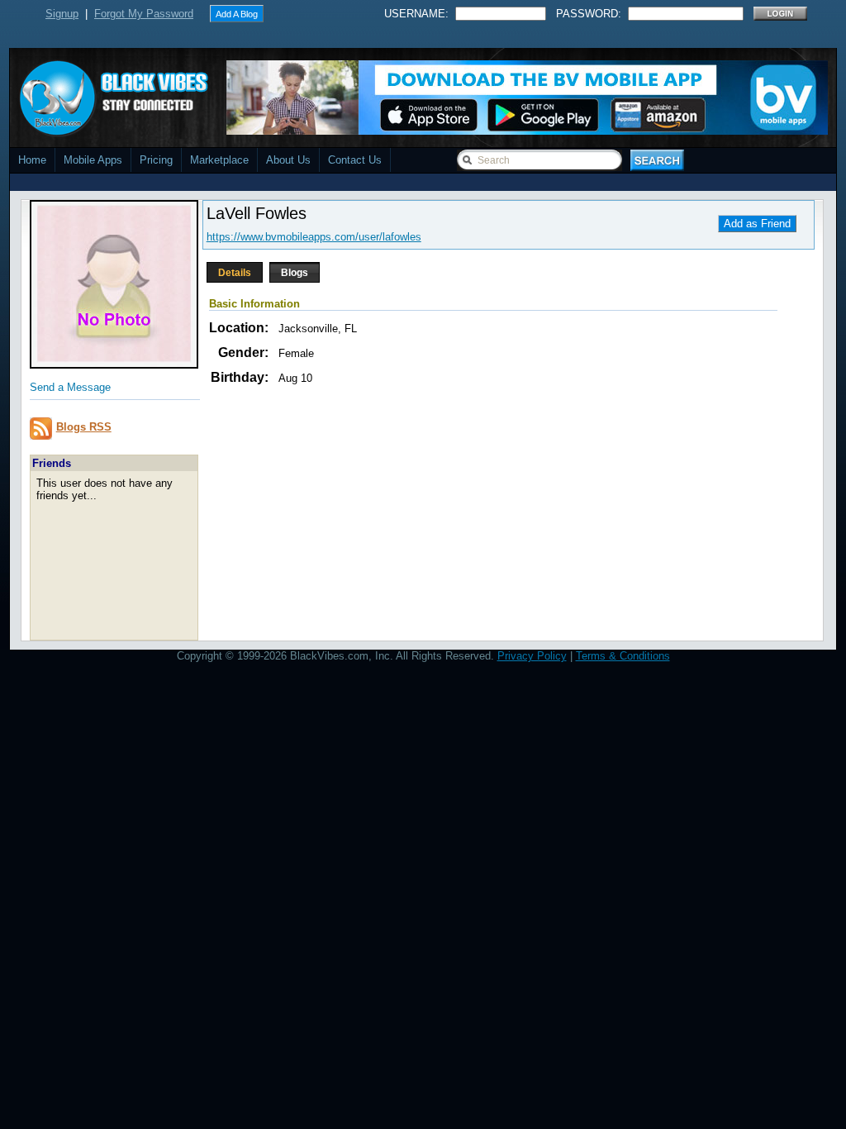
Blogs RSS (84, 427)
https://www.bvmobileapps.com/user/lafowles (314, 237)
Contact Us (355, 160)
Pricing (156, 160)
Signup (61, 13)
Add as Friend (757, 223)
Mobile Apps (93, 160)
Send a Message (70, 387)
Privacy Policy (532, 656)
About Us (288, 160)
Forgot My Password (143, 13)
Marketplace (219, 160)
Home (32, 160)
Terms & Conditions (623, 656)
